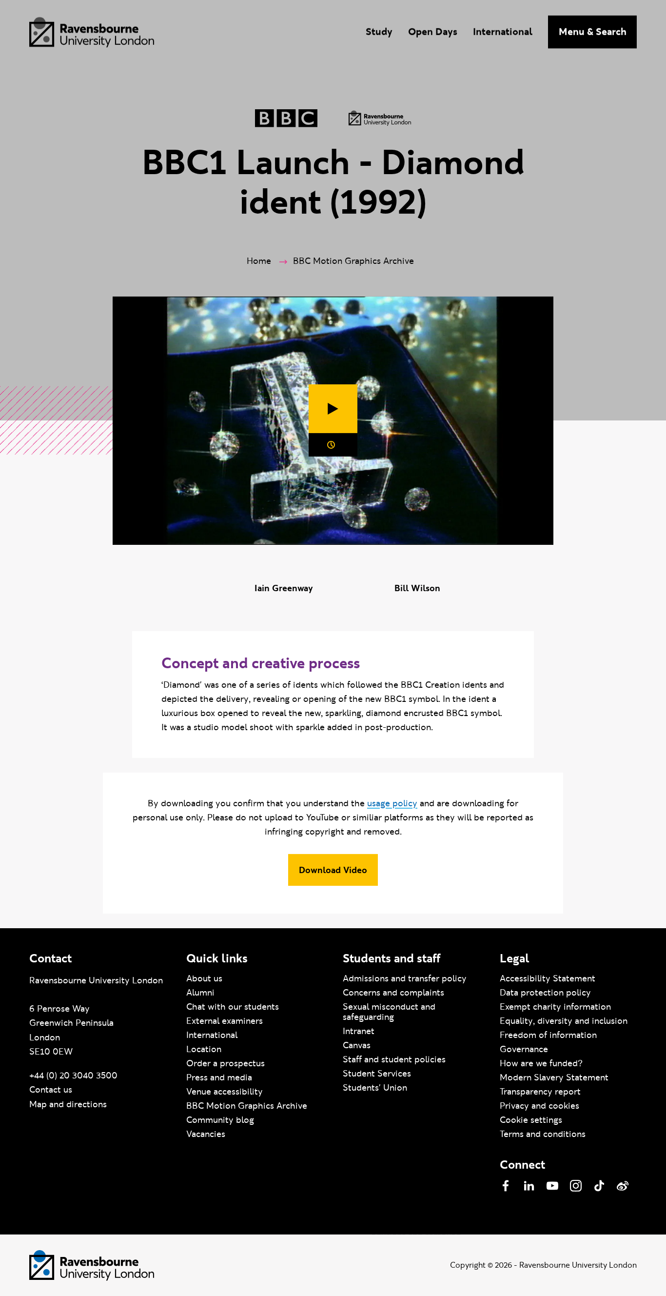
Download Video (333, 870)
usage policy (392, 803)
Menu (593, 31)
